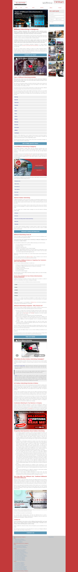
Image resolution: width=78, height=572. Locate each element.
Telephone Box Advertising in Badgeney (21, 552)
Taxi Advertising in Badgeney (19, 562)
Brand (33, 7)
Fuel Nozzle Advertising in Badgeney (21, 569)
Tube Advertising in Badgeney (20, 550)
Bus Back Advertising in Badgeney (20, 567)
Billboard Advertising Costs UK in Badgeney (21, 543)
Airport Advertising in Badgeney (20, 557)
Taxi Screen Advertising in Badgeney (21, 566)
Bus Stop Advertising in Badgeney (20, 549)
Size (21, 7)
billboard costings (30, 256)
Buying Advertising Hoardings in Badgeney (21, 570)
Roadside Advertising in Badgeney (20, 551)
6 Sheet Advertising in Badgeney (20, 540)
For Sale (59, 7)
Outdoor (41, 7)
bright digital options (28, 155)
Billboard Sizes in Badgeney (19, 539)
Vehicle (51, 7)
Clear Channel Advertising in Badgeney (21, 545)
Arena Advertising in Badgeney (20, 558)
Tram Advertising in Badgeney (20, 559)
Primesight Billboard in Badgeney (20, 546)
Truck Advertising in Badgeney (20, 564)
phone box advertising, (34, 45)
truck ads (23, 45)
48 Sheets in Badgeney (18, 541)
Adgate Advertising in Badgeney (20, 560)
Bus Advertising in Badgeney (19, 563)
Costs (26, 7)
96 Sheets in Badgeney (18, 542)
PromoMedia (30, 408)
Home (16, 7)
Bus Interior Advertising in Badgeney (21, 568)
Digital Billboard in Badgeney (19, 553)
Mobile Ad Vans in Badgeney (19, 565)
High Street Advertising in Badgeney (21, 547)
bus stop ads (28, 45)
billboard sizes (33, 302)
